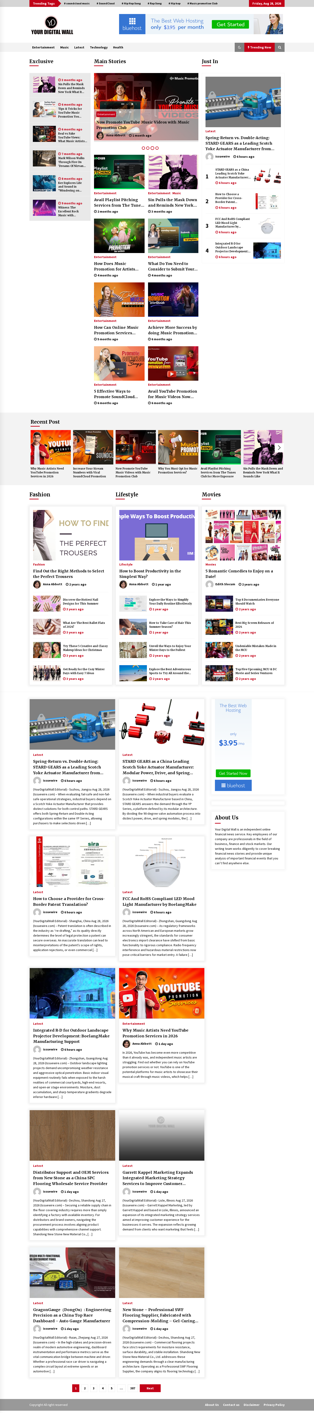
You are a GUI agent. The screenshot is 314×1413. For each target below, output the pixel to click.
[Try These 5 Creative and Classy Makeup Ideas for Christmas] (47, 650)
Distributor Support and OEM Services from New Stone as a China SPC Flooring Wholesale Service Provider (71, 1178)
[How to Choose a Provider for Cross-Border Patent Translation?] (267, 201)
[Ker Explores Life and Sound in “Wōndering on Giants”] (44, 183)
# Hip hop (174, 3)
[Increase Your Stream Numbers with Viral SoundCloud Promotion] (93, 447)
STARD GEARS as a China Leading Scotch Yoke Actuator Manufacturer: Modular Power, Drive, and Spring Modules (232, 173)
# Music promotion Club (202, 3)
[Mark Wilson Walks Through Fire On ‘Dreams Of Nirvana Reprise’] (44, 158)
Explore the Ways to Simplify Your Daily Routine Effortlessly (170, 601)
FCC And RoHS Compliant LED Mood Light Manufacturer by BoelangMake (232, 223)
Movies (211, 494)
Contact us (231, 1405)
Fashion (39, 494)
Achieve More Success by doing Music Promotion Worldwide (172, 330)
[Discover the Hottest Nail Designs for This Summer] (47, 604)
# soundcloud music (77, 3)
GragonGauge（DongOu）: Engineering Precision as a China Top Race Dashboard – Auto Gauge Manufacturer (72, 1315)
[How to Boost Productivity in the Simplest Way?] (157, 535)
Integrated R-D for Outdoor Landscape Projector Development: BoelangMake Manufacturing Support (231, 247)
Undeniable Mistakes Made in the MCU (255, 648)
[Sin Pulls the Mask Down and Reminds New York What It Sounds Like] (44, 84)
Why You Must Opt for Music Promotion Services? (144, 127)
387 (132, 1388)
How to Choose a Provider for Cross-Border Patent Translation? (229, 198)
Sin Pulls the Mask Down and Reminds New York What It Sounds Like (71, 88)
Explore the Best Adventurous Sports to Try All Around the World (170, 671)
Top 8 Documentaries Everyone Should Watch (257, 601)
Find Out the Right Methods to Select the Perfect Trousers (68, 574)
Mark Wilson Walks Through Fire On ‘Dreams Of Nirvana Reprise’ (71, 162)
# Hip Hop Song (131, 3)
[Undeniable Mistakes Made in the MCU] (219, 650)
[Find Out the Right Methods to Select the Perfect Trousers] (70, 535)
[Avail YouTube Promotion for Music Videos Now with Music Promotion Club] (173, 363)
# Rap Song (155, 3)
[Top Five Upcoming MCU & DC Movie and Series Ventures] (219, 673)
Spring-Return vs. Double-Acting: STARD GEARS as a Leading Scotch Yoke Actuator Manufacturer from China (239, 143)
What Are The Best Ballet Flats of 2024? (84, 624)
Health (118, 47)
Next (279, 447)
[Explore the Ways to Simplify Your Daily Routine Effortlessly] (133, 604)
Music (64, 47)
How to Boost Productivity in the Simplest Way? (150, 574)
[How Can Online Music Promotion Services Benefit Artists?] (119, 299)
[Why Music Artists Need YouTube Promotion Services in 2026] (51, 447)
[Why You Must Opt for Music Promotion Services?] (146, 107)
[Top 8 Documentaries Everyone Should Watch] (219, 604)
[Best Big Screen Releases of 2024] (219, 627)
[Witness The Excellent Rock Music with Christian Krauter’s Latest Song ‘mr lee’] (44, 208)
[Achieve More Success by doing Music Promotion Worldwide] (173, 299)
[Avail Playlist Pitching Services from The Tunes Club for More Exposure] (119, 172)
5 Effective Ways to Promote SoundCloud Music (114, 394)
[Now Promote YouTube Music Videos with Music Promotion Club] (136, 447)
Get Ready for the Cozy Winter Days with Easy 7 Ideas (84, 671)
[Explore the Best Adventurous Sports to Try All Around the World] (133, 673)
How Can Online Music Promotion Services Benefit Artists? (116, 330)
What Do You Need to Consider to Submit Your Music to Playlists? (171, 266)
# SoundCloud (106, 3)
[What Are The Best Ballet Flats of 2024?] (47, 627)
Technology (99, 47)
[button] (239, 47)
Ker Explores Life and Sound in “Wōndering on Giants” (70, 187)
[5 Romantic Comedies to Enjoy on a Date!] (243, 535)
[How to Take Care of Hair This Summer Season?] (133, 627)
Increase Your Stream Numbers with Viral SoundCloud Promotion (89, 472)
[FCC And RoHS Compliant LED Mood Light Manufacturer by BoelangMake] (267, 226)
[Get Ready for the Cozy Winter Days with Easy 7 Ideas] (47, 673)
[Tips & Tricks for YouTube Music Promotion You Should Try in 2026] (44, 109)
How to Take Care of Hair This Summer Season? (170, 624)
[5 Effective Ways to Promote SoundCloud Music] (119, 363)
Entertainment (43, 47)
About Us (212, 1405)
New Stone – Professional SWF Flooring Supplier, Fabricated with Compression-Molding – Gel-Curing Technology (159, 1315)
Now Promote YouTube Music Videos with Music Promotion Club (133, 472)
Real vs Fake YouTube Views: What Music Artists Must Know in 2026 (71, 137)
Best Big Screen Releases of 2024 (254, 624)
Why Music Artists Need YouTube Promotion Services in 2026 (47, 472)
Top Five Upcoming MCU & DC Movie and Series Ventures (256, 671)
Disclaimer (252, 1405)
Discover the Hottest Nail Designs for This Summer (80, 601)
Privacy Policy (274, 1405)
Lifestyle (127, 494)
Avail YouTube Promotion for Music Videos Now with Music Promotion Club (172, 394)
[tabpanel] (146, 107)
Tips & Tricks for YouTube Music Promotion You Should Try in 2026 (71, 112)
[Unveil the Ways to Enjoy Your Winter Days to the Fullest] (133, 650)
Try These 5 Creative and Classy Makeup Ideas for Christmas (85, 648)
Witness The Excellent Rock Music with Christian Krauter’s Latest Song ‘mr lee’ (72, 211)
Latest (79, 47)
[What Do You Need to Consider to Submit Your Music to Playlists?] (173, 236)
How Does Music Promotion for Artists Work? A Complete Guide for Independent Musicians (118, 266)
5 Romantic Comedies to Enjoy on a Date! (239, 574)
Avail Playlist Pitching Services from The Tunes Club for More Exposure (118, 202)
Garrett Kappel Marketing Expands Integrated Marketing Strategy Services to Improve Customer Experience (158, 1178)
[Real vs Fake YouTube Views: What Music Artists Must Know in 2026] (44, 134)
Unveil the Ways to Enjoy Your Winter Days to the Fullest (170, 648)
